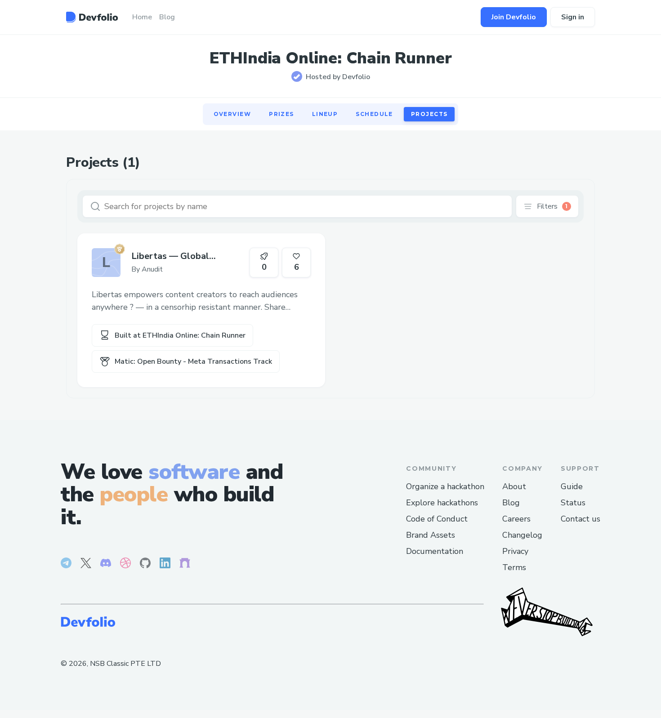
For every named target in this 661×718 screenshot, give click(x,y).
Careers (516, 518)
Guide (572, 486)
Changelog (522, 535)
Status (573, 502)
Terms (514, 567)
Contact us (580, 518)
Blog (511, 502)
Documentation (434, 551)
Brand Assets (430, 535)
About (514, 486)
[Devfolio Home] (92, 17)
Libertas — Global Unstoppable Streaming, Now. (182, 256)
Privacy (515, 551)
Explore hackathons (442, 502)
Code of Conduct (437, 518)
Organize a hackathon (445, 486)
